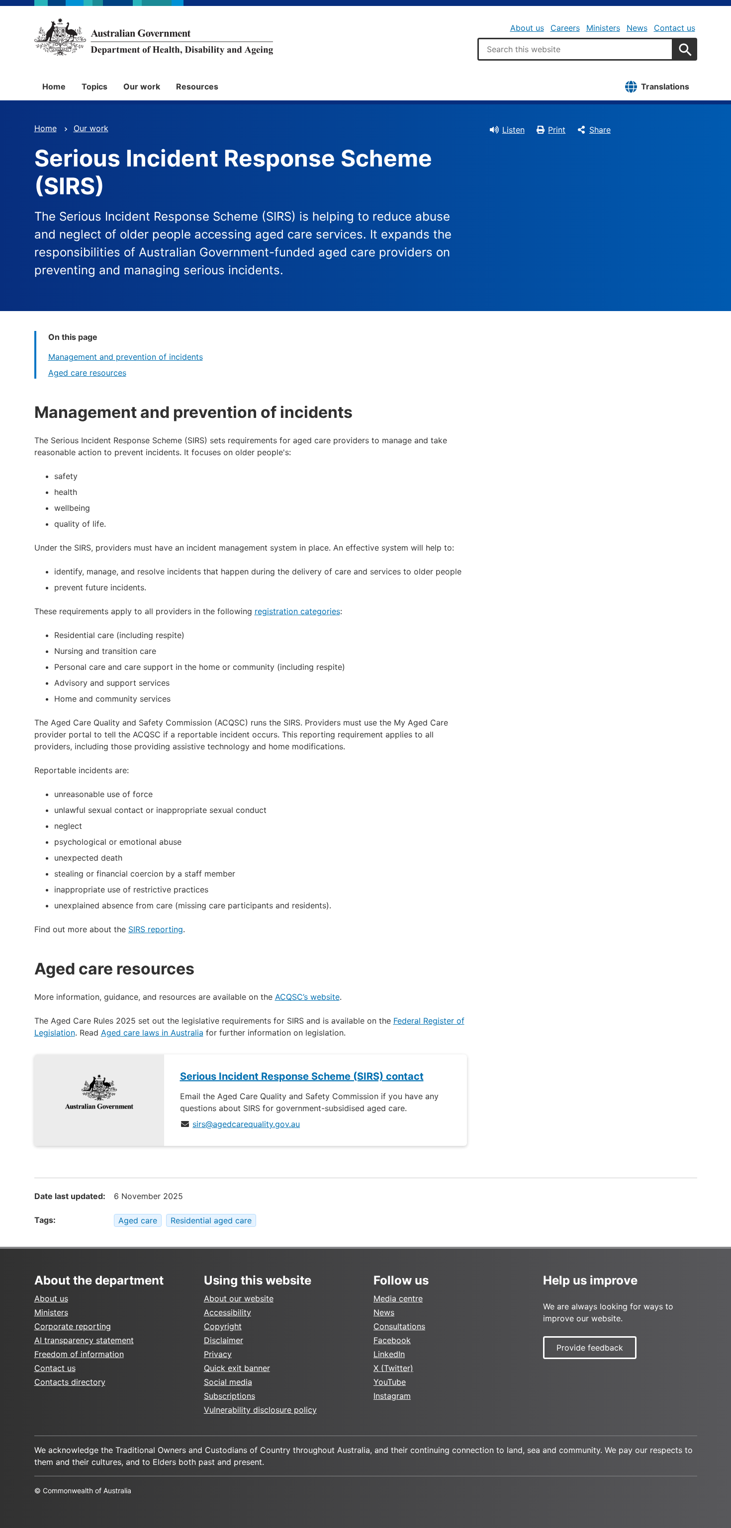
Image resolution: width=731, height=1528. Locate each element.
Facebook (392, 1340)
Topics (94, 86)
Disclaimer (223, 1340)
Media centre (398, 1298)
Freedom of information (79, 1354)
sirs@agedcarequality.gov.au (246, 1124)
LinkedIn (389, 1354)
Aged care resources (87, 373)
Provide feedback (589, 1348)
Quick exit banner (237, 1368)
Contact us (674, 28)
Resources (197, 86)
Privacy (218, 1354)
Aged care (137, 1220)
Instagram (392, 1396)
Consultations (399, 1326)
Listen (513, 130)
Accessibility (227, 1312)
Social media (228, 1382)
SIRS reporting (155, 929)
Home (54, 86)
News (637, 28)
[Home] (153, 37)
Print (556, 130)
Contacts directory (69, 1382)
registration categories (297, 611)
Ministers (603, 28)
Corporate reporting (72, 1326)
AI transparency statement (84, 1340)
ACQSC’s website (307, 997)
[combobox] (575, 49)
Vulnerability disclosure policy (260, 1410)
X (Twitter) (393, 1368)
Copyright (223, 1326)
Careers (565, 28)
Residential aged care (211, 1220)
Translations (665, 86)
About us (527, 28)
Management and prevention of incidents (125, 357)
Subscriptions (229, 1396)
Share (600, 130)
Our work (141, 86)
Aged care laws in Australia (152, 1033)
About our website (239, 1298)
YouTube (389, 1382)
